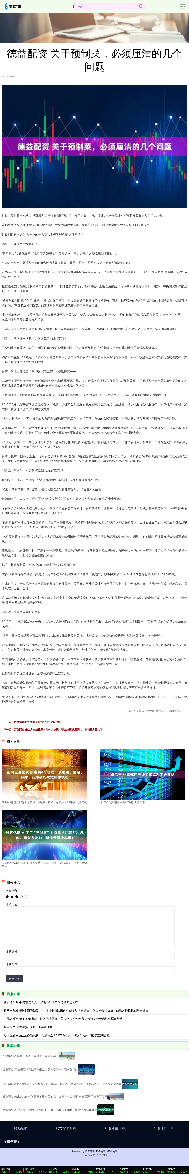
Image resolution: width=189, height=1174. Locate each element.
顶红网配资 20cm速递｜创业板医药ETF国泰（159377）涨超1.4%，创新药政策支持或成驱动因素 (62, 1084)
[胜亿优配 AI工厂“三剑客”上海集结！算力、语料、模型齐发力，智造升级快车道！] (44, 835)
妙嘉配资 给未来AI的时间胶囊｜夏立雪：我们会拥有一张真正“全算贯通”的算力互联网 (55, 1096)
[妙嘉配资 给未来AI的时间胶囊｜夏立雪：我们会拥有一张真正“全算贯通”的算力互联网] (115, 1096)
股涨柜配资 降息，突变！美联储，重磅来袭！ (31, 1056)
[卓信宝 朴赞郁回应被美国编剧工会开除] (142, 774)
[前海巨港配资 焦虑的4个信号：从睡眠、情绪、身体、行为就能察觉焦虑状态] (44, 774)
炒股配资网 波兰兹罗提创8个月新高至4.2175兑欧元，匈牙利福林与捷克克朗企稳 (57, 1035)
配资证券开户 (164, 1128)
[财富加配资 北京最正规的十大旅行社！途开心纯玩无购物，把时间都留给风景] (105, 1109)
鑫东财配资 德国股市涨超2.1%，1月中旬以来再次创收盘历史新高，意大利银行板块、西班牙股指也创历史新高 (76, 1010)
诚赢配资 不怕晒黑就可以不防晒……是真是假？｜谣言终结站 (40, 1069)
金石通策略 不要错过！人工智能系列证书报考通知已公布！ (42, 1002)
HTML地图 (111, 1151)
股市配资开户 (66, 1128)
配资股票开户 (115, 1128)
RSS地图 (100, 1151)
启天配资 (20, 1128)
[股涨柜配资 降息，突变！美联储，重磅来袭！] (67, 1056)
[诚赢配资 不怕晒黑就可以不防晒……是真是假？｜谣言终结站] (86, 1069)
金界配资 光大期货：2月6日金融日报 (28, 1027)
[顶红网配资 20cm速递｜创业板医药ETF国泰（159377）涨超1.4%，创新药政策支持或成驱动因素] (130, 1084)
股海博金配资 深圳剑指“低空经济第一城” (37, 722)
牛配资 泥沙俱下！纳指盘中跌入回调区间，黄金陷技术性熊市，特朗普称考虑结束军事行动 (63, 1019)
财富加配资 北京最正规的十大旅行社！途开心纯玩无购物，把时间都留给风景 (50, 1110)
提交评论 (14, 979)
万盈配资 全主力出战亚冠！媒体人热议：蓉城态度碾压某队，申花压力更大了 (58, 729)
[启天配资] (13, 6)
